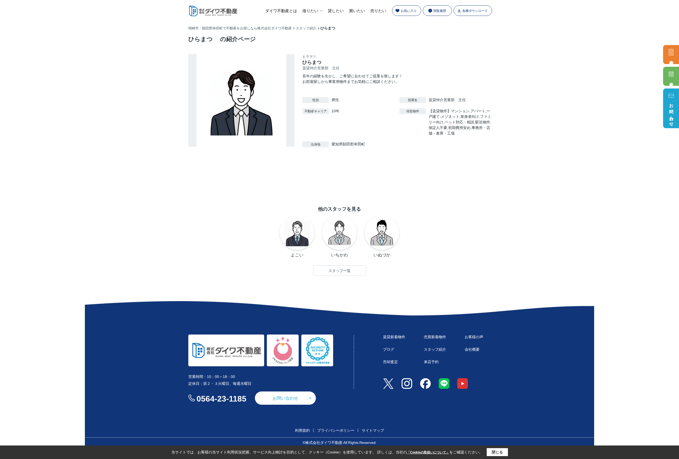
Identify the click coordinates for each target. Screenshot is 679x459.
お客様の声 (474, 336)
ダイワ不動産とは (281, 10)
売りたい (378, 10)
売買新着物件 (435, 336)
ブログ (388, 349)
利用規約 (302, 430)
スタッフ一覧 (339, 271)
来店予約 (671, 80)
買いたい (357, 10)
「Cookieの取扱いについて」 (428, 452)
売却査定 (671, 59)
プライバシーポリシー (335, 430)
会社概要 (472, 349)
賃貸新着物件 (394, 336)
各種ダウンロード (475, 10)
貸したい (336, 10)
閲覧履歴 (439, 10)
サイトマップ (373, 430)
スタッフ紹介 (435, 349)
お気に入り (409, 10)
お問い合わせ (671, 113)
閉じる (497, 452)
